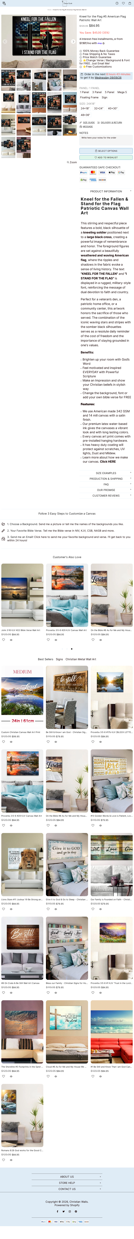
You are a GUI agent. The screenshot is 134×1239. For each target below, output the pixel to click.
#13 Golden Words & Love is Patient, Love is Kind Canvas (112, 816)
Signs (59, 659)
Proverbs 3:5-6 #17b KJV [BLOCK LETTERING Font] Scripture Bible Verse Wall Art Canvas (112, 732)
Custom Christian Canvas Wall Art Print (20, 732)
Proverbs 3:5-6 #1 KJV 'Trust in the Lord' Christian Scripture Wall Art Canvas (112, 983)
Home (49, 9)
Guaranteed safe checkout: (100, 167)
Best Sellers (45, 659)
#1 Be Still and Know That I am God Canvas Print (112, 1066)
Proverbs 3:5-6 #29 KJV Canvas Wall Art (66, 630)
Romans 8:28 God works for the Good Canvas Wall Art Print (22, 1150)
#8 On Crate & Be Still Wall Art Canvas (20, 983)
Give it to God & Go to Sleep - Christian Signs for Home (67, 899)
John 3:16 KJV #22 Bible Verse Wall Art (20, 630)
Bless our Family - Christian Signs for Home (67, 983)
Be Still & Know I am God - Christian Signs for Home (67, 732)
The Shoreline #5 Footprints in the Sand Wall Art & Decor (22, 1066)
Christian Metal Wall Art (81, 659)
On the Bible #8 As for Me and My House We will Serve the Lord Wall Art (112, 630)
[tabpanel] (22, 605)
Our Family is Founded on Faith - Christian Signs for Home (112, 899)
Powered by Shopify (67, 1205)
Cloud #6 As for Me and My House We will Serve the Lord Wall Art (67, 1066)
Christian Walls (78, 1201)
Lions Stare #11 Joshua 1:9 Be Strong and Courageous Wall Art (22, 899)
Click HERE (108, 461)
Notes (83, 133)
